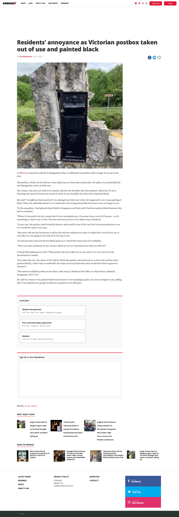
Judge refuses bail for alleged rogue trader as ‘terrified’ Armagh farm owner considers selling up (38, 429)
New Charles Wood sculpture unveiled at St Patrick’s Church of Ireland (39, 454)
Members (65, 3)
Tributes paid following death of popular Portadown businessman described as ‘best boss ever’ (72, 429)
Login (170, 3)
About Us (58, 483)
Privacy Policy (61, 477)
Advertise (94, 477)
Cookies (58, 481)
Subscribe (155, 3)
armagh (27, 406)
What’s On (40, 3)
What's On (23, 488)
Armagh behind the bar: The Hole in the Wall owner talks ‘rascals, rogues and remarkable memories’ (76, 455)
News (23, 3)
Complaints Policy (63, 486)
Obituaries (53, 3)
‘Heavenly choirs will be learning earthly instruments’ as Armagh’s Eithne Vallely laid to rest (113, 454)
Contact (94, 481)
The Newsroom (25, 56)
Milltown (23, 173)
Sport (21, 484)
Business (22, 481)
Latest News (24, 477)
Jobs (31, 3)
